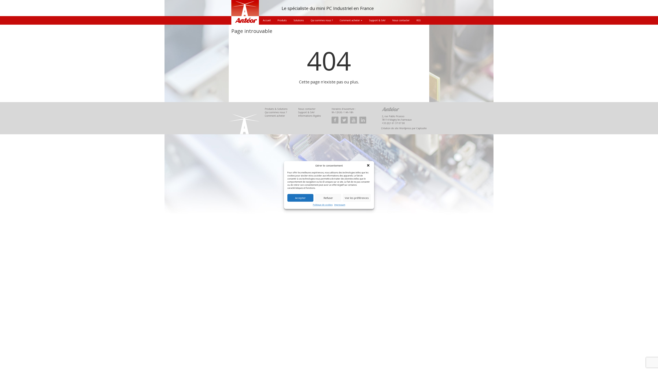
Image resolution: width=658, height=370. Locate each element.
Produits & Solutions (276, 108)
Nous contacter (401, 20)
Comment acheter (350, 20)
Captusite (421, 128)
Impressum (339, 204)
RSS (418, 20)
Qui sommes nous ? (322, 20)
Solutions (299, 20)
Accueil (267, 20)
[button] (369, 166)
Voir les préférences (357, 198)
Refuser (328, 198)
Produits (282, 20)
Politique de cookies (323, 204)
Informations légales (309, 115)
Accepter (300, 198)
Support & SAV (377, 20)
